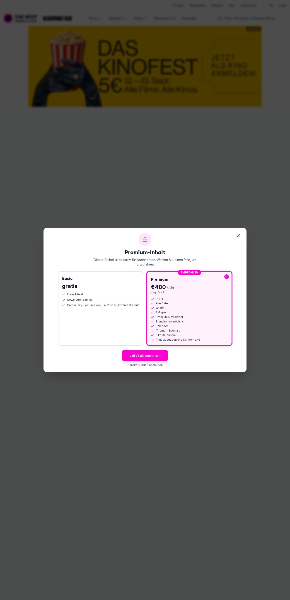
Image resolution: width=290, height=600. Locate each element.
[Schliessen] (238, 235)
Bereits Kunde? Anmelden (145, 365)
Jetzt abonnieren (145, 355)
